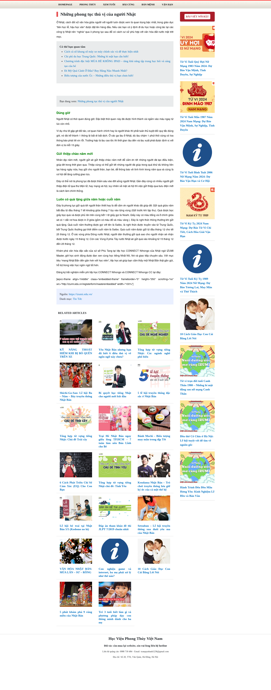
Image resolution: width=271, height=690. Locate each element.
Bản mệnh (148, 4)
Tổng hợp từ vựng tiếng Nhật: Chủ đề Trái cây (76, 437)
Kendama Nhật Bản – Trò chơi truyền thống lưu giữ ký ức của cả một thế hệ (154, 486)
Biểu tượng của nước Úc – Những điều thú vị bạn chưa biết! (98, 75)
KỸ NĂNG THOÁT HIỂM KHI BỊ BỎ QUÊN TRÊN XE (76, 353)
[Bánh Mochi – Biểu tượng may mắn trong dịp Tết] (154, 418)
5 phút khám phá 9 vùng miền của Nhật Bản (76, 613)
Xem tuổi (109, 4)
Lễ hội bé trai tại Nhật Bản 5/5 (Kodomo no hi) (76, 527)
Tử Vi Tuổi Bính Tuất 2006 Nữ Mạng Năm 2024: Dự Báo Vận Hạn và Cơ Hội (196, 176)
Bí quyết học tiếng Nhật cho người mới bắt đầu (115, 394)
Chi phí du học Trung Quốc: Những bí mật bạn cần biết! (96, 56)
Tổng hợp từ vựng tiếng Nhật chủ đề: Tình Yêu (115, 484)
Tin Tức (77, 298)
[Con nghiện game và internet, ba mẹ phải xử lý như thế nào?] (115, 551)
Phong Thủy (88, 4)
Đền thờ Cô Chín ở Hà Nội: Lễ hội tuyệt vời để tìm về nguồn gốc (196, 440)
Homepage (65, 4)
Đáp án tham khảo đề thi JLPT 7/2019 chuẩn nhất (115, 527)
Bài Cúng (128, 4)
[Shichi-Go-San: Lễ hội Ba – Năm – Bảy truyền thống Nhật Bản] (76, 375)
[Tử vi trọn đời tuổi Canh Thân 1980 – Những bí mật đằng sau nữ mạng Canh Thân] (197, 360)
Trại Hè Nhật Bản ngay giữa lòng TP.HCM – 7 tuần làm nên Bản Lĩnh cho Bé (115, 441)
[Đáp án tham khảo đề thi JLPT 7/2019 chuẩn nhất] (115, 508)
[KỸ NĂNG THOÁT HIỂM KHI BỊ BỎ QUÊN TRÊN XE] (76, 332)
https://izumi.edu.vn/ (80, 294)
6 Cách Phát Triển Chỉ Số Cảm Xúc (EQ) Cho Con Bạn (76, 486)
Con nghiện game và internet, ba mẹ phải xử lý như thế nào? (115, 572)
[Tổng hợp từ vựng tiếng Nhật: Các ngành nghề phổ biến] (154, 332)
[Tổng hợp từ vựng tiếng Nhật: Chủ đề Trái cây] (76, 418)
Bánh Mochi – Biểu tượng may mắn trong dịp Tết (154, 437)
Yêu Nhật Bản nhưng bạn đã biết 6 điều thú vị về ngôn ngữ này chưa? (115, 353)
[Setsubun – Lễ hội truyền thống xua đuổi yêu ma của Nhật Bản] (154, 508)
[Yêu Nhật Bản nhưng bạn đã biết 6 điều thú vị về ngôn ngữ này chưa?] (115, 332)
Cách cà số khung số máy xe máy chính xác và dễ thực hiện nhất (101, 51)
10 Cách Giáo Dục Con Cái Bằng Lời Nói (154, 570)
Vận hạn (167, 4)
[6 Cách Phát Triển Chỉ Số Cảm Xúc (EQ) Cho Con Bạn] (76, 465)
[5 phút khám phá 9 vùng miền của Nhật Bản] (76, 594)
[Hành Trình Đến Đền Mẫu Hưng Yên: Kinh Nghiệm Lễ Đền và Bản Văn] (197, 467)
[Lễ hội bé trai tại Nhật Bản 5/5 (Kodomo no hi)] (76, 508)
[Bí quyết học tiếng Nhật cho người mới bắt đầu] (115, 375)
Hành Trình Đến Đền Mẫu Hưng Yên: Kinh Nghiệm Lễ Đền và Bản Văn (197, 491)
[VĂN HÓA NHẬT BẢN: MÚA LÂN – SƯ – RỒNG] (76, 551)
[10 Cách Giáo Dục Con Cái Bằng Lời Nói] (154, 551)
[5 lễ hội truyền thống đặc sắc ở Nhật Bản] (154, 375)
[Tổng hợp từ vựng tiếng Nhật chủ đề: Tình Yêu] (115, 465)
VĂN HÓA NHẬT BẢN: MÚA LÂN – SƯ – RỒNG (76, 570)
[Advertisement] (135, 675)
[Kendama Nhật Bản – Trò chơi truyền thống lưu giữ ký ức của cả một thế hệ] (154, 465)
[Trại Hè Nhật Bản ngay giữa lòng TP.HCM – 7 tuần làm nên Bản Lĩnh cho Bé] (115, 418)
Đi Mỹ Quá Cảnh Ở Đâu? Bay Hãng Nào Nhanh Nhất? (95, 70)
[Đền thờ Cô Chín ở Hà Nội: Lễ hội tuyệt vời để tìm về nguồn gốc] (197, 415)
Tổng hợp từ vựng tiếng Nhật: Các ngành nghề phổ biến (154, 353)
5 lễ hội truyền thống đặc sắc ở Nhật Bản (154, 394)
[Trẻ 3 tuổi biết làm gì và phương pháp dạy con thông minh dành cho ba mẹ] (115, 594)
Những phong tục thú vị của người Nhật (100, 101)
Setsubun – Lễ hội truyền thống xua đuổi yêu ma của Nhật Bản (154, 529)
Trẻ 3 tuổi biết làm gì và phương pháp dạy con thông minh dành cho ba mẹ (115, 617)
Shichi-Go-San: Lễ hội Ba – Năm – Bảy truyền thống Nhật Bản (76, 396)
